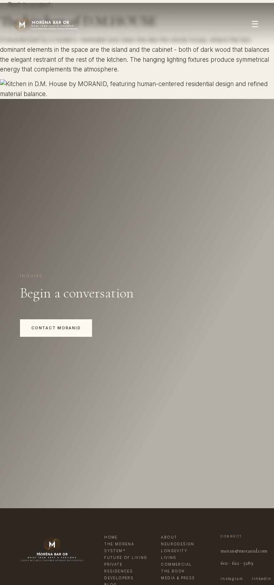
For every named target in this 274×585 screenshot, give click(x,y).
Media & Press (178, 578)
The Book (173, 571)
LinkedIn (261, 578)
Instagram (231, 578)
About (169, 537)
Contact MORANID (56, 327)
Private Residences (118, 567)
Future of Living (125, 557)
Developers (118, 578)
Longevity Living (174, 554)
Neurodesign (177, 544)
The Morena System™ (119, 547)
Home (111, 537)
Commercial (176, 564)
